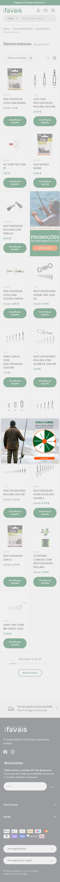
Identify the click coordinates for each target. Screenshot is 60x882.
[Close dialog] (57, 420)
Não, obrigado (44, 460)
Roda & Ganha (44, 458)
